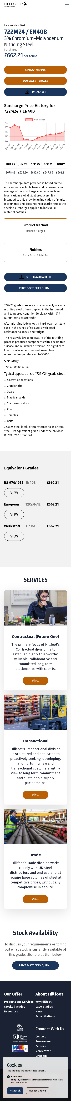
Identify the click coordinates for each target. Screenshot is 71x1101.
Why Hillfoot (44, 1001)
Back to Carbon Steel (14, 25)
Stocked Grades (14, 1006)
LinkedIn (41, 1055)
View (35, 681)
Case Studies (44, 1006)
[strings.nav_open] (66, 4)
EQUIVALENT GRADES (35, 80)
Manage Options (37, 1090)
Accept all (15, 1090)
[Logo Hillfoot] (15, 4)
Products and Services (19, 1001)
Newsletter (43, 1051)
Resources (11, 1011)
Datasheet (39, 91)
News (39, 1011)
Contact (41, 1036)
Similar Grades (35, 69)
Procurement (44, 1041)
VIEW (14, 493)
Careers (41, 1046)
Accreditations (45, 1016)
